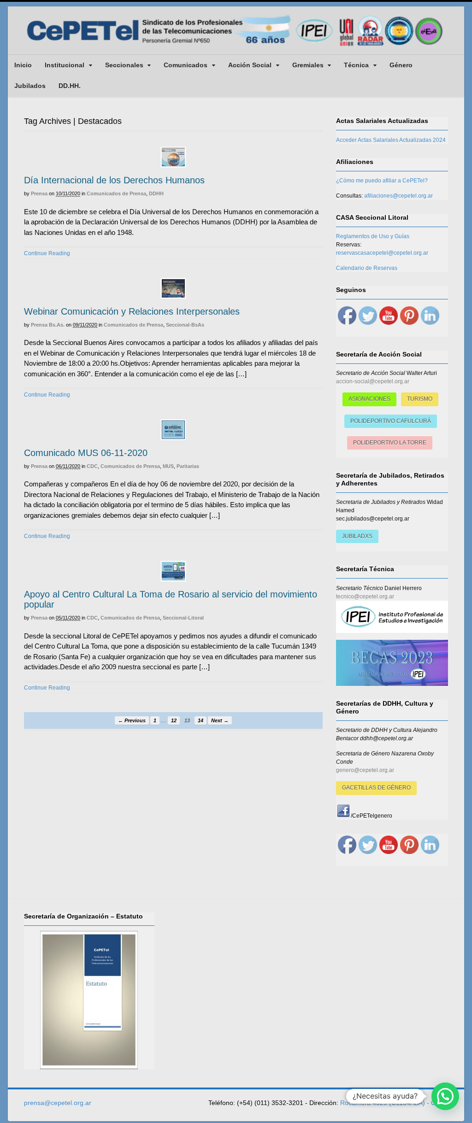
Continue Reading (47, 253)
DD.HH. (70, 85)
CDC (92, 466)
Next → (220, 720)
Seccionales (124, 65)
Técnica (356, 65)
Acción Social (249, 65)
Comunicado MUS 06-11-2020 (86, 453)
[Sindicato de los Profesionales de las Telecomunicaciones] (236, 47)
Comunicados (185, 65)
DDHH (156, 193)
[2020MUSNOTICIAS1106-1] (173, 430)
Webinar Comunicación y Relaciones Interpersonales (132, 311)
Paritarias (188, 466)
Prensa (39, 193)
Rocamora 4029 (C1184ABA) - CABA (394, 1102)
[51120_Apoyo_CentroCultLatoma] (173, 571)
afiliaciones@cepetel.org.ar (398, 196)
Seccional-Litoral (183, 617)
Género (401, 65)
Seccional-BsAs (185, 325)
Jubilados (30, 85)
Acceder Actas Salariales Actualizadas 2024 (391, 140)
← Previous (132, 720)
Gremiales (308, 65)
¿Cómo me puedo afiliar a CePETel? (382, 180)
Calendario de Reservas (366, 268)
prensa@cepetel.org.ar (57, 1102)
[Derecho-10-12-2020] (173, 157)
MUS (168, 466)
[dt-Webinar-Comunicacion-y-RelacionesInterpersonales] (173, 288)
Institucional (64, 65)
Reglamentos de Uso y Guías (372, 236)
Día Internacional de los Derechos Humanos (114, 180)
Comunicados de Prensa (116, 193)
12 (174, 720)
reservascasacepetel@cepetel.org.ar (382, 253)
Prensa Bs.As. (48, 325)
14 (200, 720)
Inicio (23, 65)
